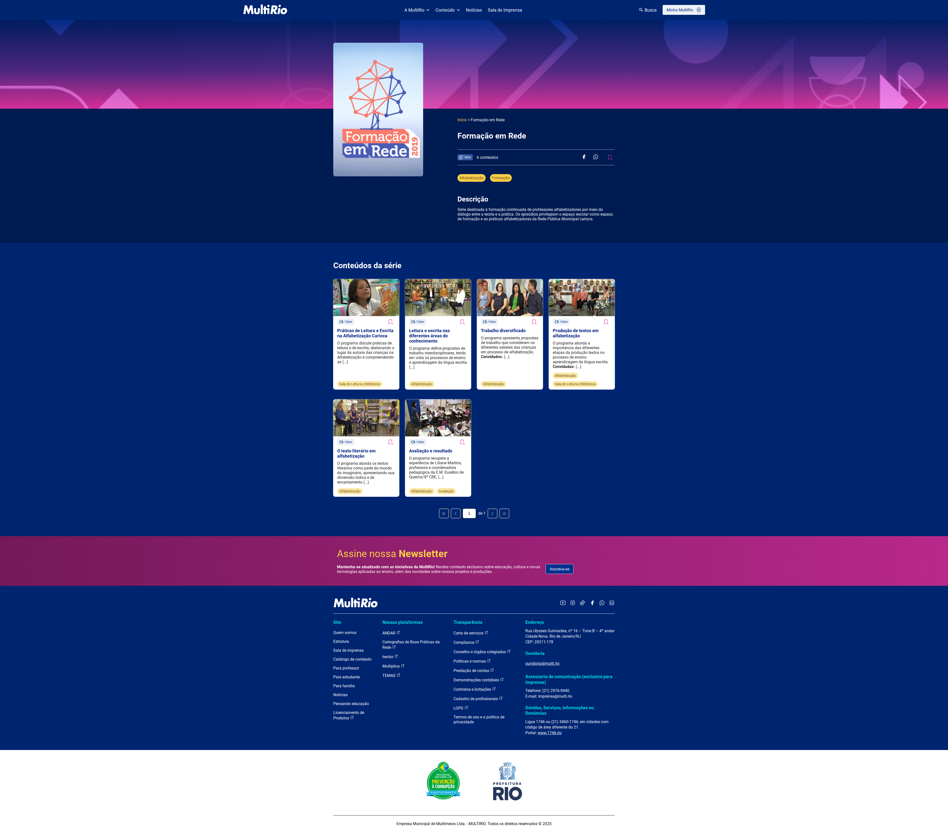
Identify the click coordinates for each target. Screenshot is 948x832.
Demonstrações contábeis (477, 680)
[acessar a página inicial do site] (265, 9)
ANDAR (389, 633)
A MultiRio (414, 10)
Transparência (468, 622)
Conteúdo (445, 10)
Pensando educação (351, 703)
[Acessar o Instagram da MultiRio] (573, 603)
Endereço (534, 622)
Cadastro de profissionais (476, 698)
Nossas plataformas (402, 622)
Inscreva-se (559, 569)
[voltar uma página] (456, 513)
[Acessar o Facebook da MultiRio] (592, 603)
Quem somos (344, 632)
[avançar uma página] (492, 513)
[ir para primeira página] (444, 513)
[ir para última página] (504, 513)
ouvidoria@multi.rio (542, 663)
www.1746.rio (550, 733)
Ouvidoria (535, 653)
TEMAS (389, 675)
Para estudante (346, 677)
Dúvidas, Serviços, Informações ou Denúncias (559, 710)
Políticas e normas (470, 661)
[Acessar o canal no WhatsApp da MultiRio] (602, 603)
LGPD (459, 708)
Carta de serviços (469, 633)
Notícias (474, 10)
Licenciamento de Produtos (348, 715)
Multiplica (391, 666)
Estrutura (341, 641)
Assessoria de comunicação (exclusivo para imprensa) (568, 679)
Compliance (464, 642)
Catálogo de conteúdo (352, 659)
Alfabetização (471, 178)
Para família (344, 686)
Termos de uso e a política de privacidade (479, 719)
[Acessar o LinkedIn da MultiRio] (612, 603)
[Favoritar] (390, 321)
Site (337, 622)
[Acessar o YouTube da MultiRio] (563, 603)
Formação (501, 178)
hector (388, 656)
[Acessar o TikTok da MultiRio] (582, 603)
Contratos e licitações (473, 689)
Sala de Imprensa (505, 10)
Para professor (346, 668)
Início (462, 120)
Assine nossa (392, 554)
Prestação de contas (472, 670)
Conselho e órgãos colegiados (480, 651)
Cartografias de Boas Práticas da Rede (411, 645)
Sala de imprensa (348, 650)
